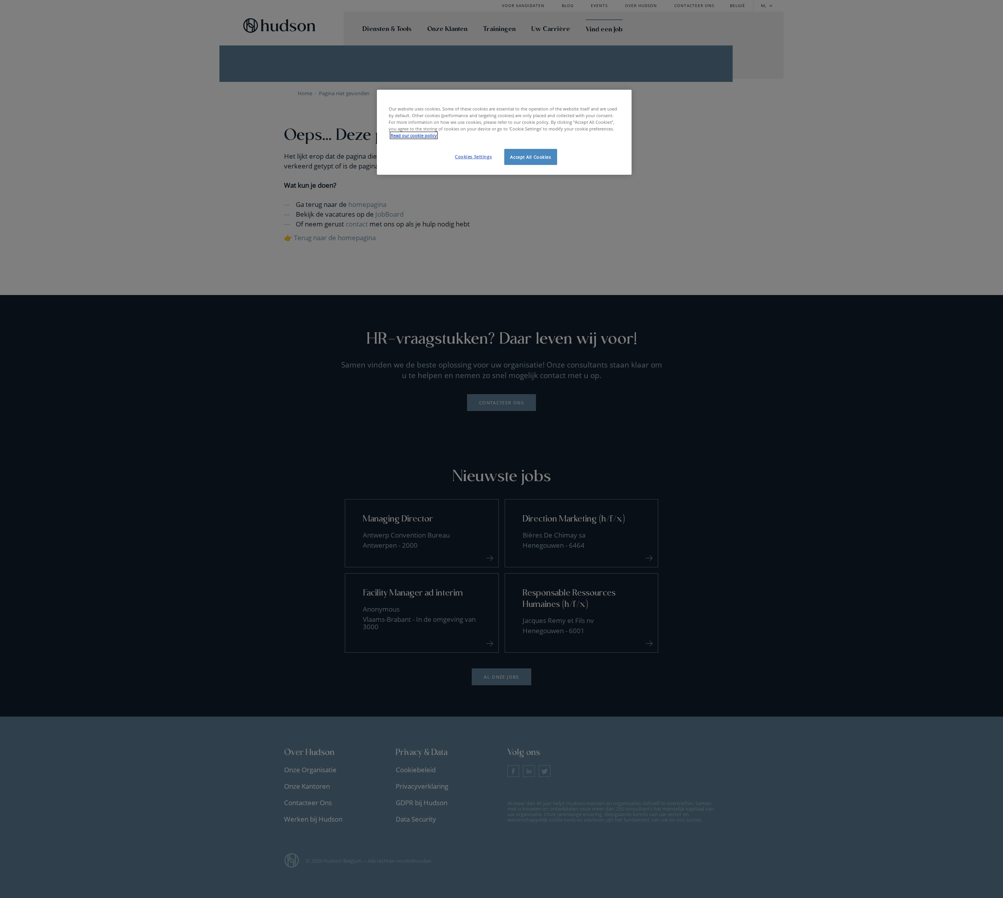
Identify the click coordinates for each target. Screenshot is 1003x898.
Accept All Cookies (530, 157)
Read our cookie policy (414, 135)
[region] (504, 132)
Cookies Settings (473, 156)
